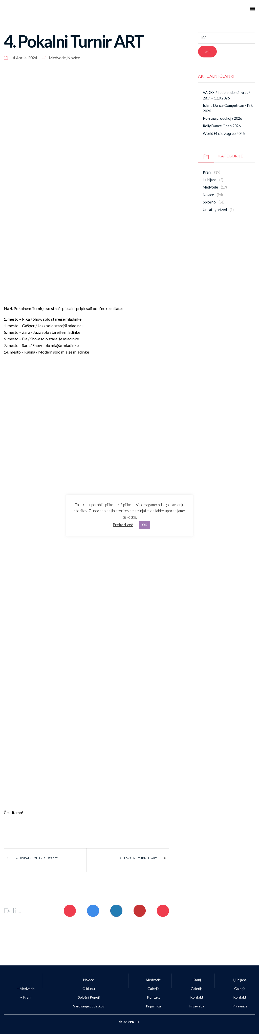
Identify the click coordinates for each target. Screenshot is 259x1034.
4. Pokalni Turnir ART (138, 858)
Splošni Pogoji (89, 997)
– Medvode (25, 988)
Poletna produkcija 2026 (222, 118)
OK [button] (144, 525)
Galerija (153, 988)
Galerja (239, 988)
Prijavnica (153, 1006)
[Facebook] (216, 251)
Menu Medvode (231, 9)
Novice (73, 57)
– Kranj (25, 997)
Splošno (209, 202)
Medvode (57, 57)
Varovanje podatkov (88, 1006)
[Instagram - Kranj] (237, 251)
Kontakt (153, 997)
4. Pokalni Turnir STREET (37, 858)
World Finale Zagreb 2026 (224, 133)
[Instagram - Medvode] (226, 251)
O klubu (88, 988)
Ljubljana (210, 180)
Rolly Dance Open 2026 (222, 126)
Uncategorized (215, 210)
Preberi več (123, 524)
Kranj (207, 172)
